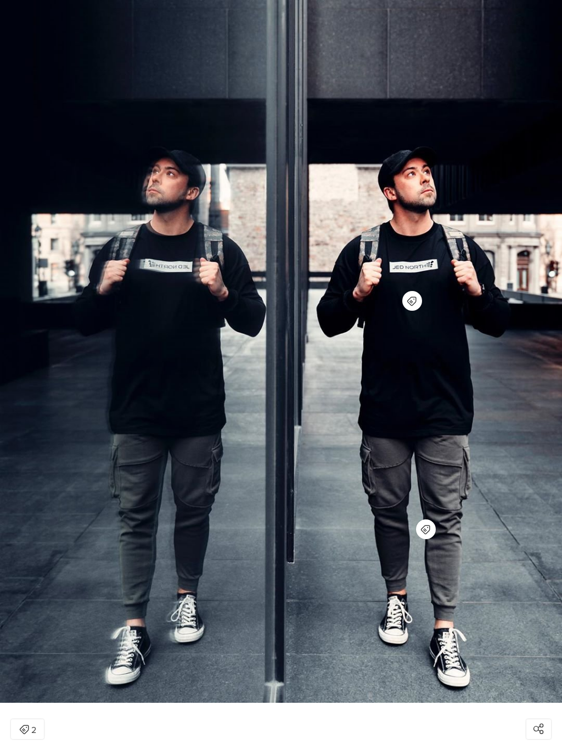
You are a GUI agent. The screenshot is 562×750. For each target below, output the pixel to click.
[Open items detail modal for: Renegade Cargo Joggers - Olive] (426, 529)
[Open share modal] (538, 729)
